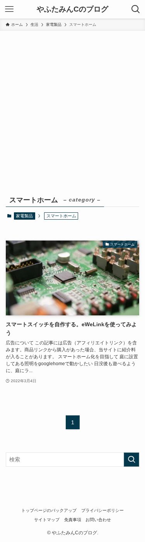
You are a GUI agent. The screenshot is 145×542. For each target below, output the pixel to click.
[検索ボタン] (135, 9)
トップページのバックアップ (49, 510)
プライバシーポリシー (102, 510)
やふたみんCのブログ (72, 9)
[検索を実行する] (131, 459)
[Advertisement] (72, 107)
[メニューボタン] (9, 9)
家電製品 (24, 215)
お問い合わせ (98, 519)
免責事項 (72, 519)
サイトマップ (47, 519)
